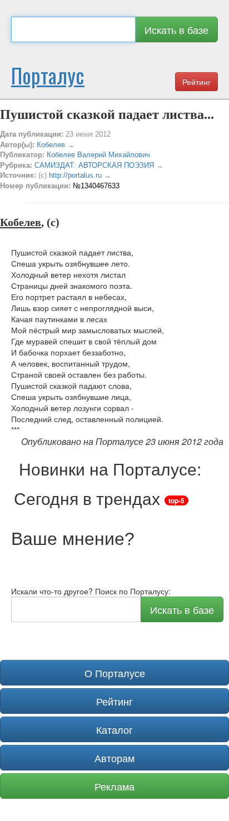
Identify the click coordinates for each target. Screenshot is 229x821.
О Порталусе (114, 672)
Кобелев (51, 145)
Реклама (114, 786)
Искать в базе (176, 29)
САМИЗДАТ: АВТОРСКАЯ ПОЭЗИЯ (94, 165)
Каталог (114, 729)
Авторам (114, 757)
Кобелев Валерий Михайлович (98, 155)
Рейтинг (196, 81)
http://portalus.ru (75, 175)
